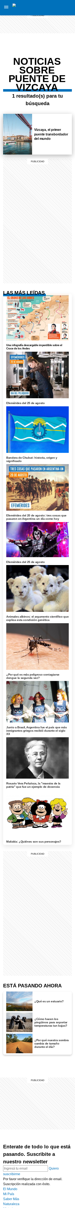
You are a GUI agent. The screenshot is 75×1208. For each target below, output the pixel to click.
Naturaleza (11, 1204)
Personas (66, 27)
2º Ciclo (66, 76)
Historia (66, 22)
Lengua (66, 61)
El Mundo (10, 1189)
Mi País (66, 7)
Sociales (65, 51)
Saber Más (11, 1199)
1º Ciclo (66, 47)
